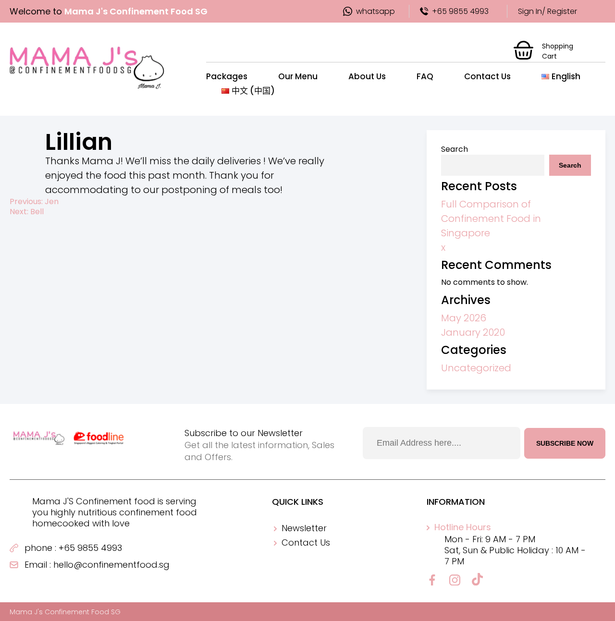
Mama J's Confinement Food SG (65, 612)
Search (454, 149)
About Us (367, 76)
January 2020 (473, 332)
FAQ (425, 76)
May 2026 (463, 318)
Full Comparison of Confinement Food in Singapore (491, 218)
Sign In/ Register (547, 11)
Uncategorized (476, 368)
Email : (38, 565)
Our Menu (298, 76)
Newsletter (304, 528)
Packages (226, 76)
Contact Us (487, 76)
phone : (40, 548)
